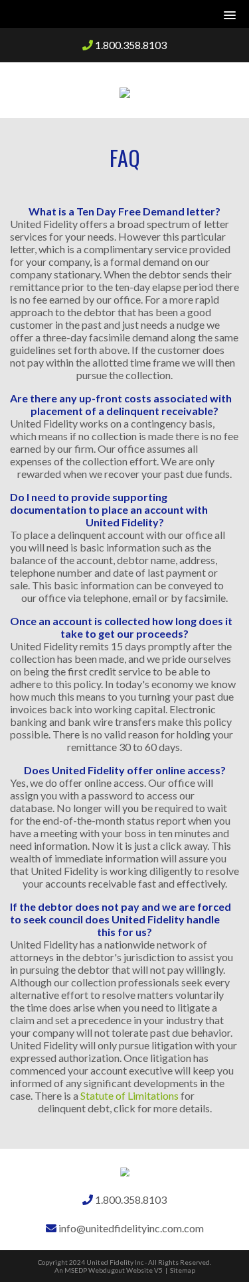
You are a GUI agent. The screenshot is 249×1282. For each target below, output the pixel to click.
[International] (125, 90)
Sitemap (182, 1270)
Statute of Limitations (129, 1095)
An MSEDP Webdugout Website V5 (108, 1270)
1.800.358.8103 (130, 44)
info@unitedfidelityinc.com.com (130, 1228)
